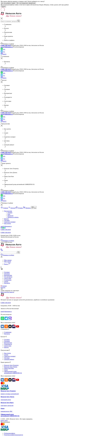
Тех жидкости (8, 277)
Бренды (6, 218)
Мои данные (8, 260)
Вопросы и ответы (13, 217)
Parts (9, 368)
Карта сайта (4, 420)
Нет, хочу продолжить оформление (26, 3)
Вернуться (4, 292)
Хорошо (3, 6)
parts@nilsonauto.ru (7, 47)
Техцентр (11, 365)
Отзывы (10, 212)
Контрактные (8, 275)
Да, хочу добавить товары (8, 3)
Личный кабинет (9, 359)
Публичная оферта (9, 433)
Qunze (6, 370)
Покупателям (8, 211)
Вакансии (10, 215)
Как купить (7, 223)
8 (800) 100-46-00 (6, 45)
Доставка (7, 220)
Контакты (7, 283)
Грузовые (7, 272)
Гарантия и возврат (9, 222)
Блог (9, 214)
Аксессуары (7, 278)
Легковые (7, 273)
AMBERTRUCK (13, 372)
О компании (7, 280)
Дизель (10, 367)
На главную (10, 292)
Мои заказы (7, 261)
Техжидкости (8, 344)
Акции (6, 281)
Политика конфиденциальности (13, 435)
